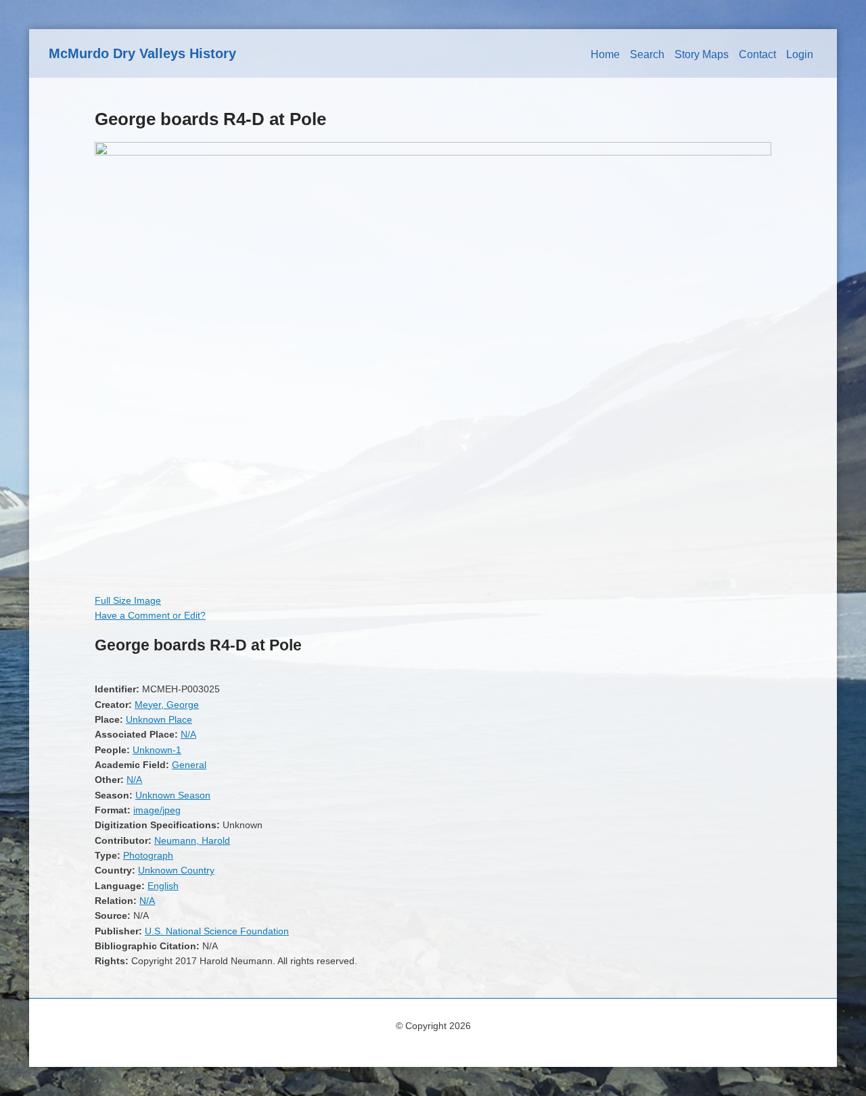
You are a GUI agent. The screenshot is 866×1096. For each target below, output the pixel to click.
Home (605, 54)
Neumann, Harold (192, 840)
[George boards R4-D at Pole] (433, 152)
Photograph (148, 855)
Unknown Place (159, 719)
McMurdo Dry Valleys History (142, 53)
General (189, 764)
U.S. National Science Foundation (217, 931)
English (163, 885)
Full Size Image (128, 600)
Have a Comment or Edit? (150, 615)
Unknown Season (172, 795)
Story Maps (702, 54)
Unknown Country (176, 870)
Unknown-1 (157, 749)
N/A (188, 734)
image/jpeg (157, 810)
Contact (757, 54)
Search (647, 54)
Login (799, 54)
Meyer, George (167, 704)
